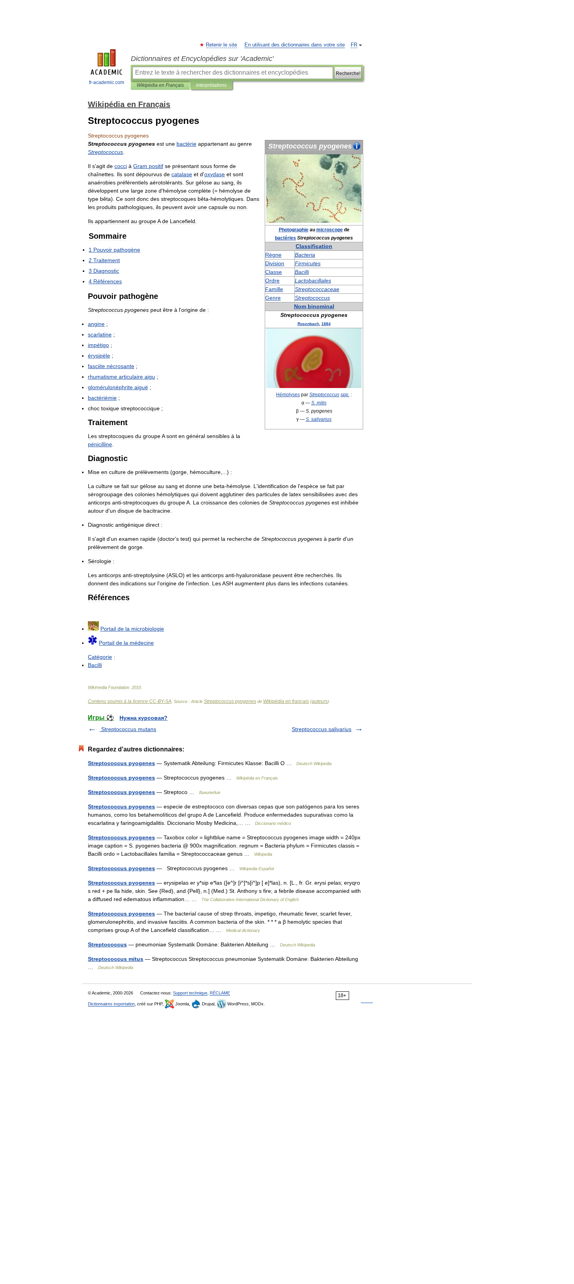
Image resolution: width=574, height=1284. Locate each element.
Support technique (190, 993)
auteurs (320, 701)
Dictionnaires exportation (111, 1003)
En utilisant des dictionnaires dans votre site (294, 45)
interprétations (211, 85)
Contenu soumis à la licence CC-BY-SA (129, 701)
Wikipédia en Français (160, 85)
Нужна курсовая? (143, 718)
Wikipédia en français (286, 701)
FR (354, 45)
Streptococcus (107, 944)
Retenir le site (222, 45)
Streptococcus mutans (128, 729)
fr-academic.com (106, 82)
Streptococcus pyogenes (230, 701)
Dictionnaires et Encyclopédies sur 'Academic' (202, 59)
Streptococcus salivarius (321, 729)
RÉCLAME (220, 993)
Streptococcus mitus (115, 959)
